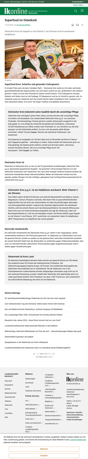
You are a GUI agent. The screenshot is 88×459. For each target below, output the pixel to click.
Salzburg (8, 401)
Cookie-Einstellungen (74, 420)
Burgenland (9, 385)
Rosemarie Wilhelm (23, 25)
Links (27, 387)
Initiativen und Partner (33, 391)
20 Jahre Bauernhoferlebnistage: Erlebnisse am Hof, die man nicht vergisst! (35, 298)
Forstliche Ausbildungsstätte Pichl (31, 429)
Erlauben (44, 456)
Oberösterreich (10, 397)
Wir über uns (33, 2)
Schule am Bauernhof (52, 416)
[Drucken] (72, 25)
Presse (6, 2)
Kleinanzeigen (15, 2)
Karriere (25, 2)
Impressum (71, 412)
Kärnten (7, 389)
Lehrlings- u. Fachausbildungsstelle (53, 396)
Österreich (8, 381)
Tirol (6, 409)
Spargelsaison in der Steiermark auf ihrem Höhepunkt (26, 342)
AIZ (26, 401)
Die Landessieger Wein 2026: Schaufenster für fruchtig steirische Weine (33, 315)
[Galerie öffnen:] (44, 59)
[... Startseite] (26, 11)
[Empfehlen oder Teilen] (82, 25)
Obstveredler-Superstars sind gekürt (19, 337)
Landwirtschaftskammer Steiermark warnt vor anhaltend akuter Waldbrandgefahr (37, 348)
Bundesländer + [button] (78, 2)
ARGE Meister (30, 409)
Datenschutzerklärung (75, 415)
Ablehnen (44, 449)
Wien (6, 417)
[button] (82, 10)
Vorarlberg (8, 413)
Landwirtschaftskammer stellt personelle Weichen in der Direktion (31, 326)
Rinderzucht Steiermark (49, 407)
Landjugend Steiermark (49, 376)
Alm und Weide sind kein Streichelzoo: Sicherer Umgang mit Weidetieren (34, 309)
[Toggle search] (75, 11)
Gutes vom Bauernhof (33, 423)
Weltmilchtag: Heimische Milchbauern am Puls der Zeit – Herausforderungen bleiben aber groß (43, 331)
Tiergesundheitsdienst (53, 420)
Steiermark (8, 405)
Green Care (29, 419)
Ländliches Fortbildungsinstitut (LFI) (52, 383)
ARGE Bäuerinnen (31, 405)
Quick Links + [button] (78, 5)
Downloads (29, 383)
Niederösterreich (10, 393)
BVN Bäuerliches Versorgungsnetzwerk (33, 414)
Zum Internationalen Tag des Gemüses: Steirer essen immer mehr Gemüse (35, 304)
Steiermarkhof (50, 412)
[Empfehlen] (77, 25)
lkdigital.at (48, 401)
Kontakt (41, 2)
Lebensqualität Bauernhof (50, 390)
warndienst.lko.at (51, 424)
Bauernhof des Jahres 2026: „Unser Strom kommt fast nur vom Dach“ (33, 320)
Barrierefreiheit (73, 417)
